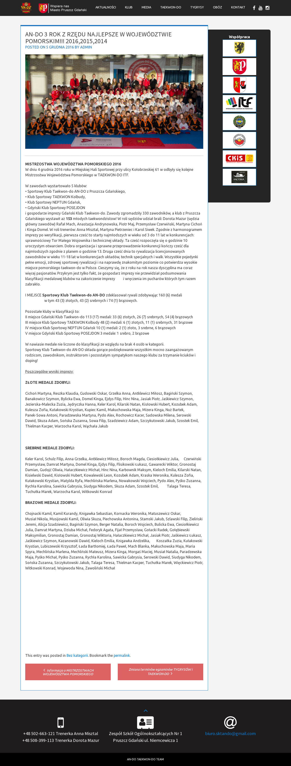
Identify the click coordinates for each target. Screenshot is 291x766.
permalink (122, 655)
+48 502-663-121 (39, 733)
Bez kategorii (77, 655)
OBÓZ (217, 7)
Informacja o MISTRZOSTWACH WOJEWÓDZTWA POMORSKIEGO (68, 672)
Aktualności (105, 7)
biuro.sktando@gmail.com (230, 733)
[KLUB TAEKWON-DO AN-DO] (26, 12)
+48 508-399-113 (38, 740)
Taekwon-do (170, 7)
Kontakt (238, 7)
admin (86, 47)
